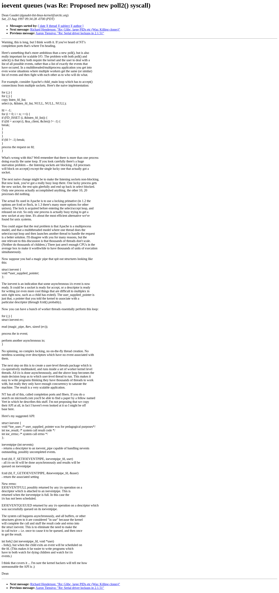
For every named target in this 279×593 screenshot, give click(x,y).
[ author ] (77, 26)
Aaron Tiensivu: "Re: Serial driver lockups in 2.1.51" (70, 33)
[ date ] (42, 26)
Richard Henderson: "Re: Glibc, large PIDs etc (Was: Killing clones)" (75, 29)
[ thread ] (53, 26)
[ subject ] (65, 26)
